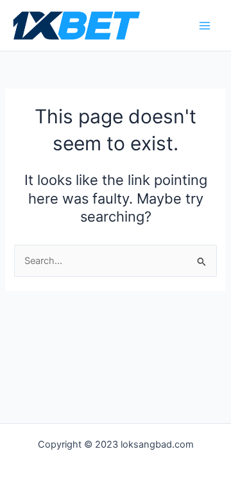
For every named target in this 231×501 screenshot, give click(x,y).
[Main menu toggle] (204, 25)
